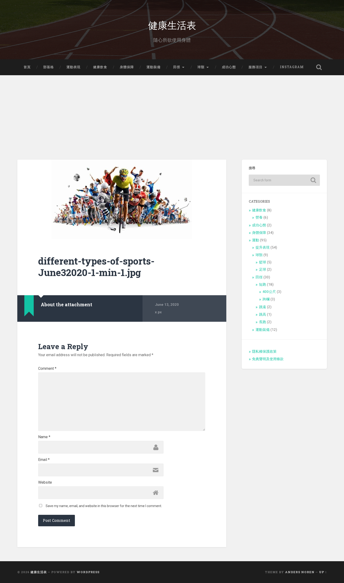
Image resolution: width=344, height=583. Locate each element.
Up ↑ (323, 572)
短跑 (262, 284)
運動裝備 (153, 67)
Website (45, 482)
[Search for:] (284, 180)
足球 (262, 269)
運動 (255, 240)
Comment (47, 368)
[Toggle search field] (319, 67)
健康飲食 (100, 67)
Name (44, 437)
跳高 (262, 314)
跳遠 (262, 307)
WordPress (88, 572)
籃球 (262, 262)
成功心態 (229, 67)
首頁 (27, 67)
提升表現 (263, 247)
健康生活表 (172, 24)
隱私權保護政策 (264, 351)
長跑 (262, 322)
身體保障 (127, 67)
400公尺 (269, 292)
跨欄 (266, 299)
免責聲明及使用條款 (268, 359)
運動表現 (73, 67)
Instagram (292, 67)
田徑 (176, 67)
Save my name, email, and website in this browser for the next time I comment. (104, 506)
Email (44, 460)
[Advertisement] (172, 110)
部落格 (48, 67)
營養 (259, 217)
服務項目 (256, 67)
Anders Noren (300, 572)
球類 (201, 67)
